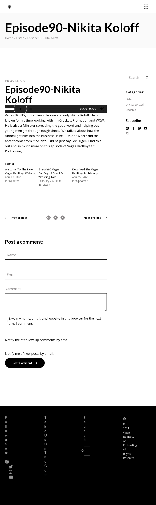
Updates (131, 110)
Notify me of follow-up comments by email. (37, 340)
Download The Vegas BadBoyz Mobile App (85, 171)
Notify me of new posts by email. (29, 353)
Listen (20, 38)
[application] (56, 109)
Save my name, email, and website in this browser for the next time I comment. (55, 321)
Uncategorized (135, 104)
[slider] (10, 108)
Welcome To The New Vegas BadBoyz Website (20, 171)
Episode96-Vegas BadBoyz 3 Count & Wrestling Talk (50, 173)
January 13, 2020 (15, 81)
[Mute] (102, 109)
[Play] (20, 108)
